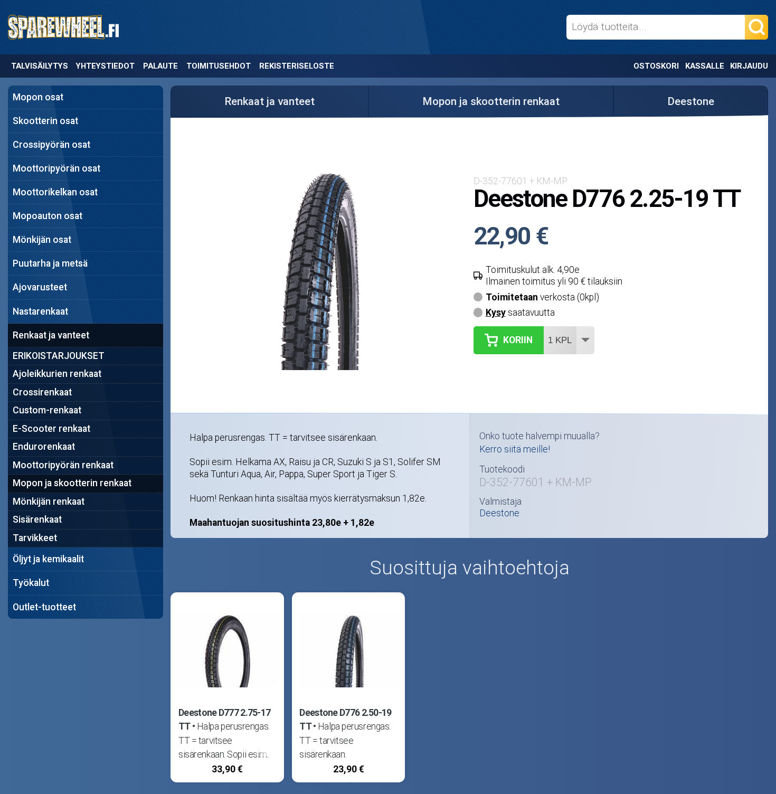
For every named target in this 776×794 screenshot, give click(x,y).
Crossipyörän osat (51, 144)
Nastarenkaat (40, 311)
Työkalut (31, 583)
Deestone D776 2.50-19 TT (345, 719)
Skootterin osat (45, 121)
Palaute (160, 66)
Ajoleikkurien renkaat (57, 373)
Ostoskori (656, 66)
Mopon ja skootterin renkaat (72, 483)
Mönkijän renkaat (48, 501)
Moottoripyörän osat (56, 168)
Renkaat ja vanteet (51, 335)
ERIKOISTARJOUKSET (59, 356)
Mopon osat (38, 97)
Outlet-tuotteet (44, 607)
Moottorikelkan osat (55, 192)
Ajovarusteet (40, 287)
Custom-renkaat (47, 410)
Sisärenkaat (37, 519)
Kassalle (704, 66)
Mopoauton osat (47, 216)
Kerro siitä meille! (514, 449)
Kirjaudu (749, 66)
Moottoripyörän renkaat (63, 465)
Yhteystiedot (105, 66)
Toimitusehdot (218, 66)
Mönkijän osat (42, 239)
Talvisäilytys (39, 66)
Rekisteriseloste (296, 66)
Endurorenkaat (44, 446)
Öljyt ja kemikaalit (48, 559)
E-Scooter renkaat (51, 428)
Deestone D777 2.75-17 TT (224, 719)
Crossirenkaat (42, 392)
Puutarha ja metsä (50, 263)
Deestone (691, 101)
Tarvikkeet (35, 538)
